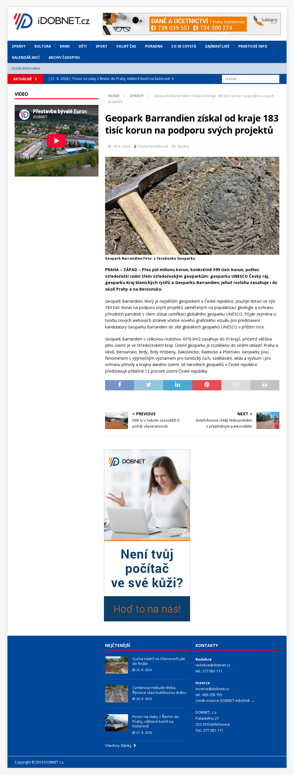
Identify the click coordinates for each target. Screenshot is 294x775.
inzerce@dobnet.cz (212, 688)
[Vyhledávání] (250, 78)
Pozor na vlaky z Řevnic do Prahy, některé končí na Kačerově (155, 721)
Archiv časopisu (64, 57)
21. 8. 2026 (144, 732)
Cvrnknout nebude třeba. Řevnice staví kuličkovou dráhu (159, 690)
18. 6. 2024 (121, 146)
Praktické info (252, 46)
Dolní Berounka (26, 68)
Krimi (65, 46)
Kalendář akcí (26, 57)
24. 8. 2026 (144, 698)
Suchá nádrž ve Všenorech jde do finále (158, 661)
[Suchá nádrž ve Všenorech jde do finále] (116, 665)
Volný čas (126, 46)
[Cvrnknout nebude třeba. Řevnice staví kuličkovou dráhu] (116, 693)
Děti (83, 46)
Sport (101, 46)
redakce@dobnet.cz (213, 665)
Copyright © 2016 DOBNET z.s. (39, 762)
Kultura (42, 46)
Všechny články (119, 745)
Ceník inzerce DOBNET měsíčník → (225, 700)
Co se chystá (183, 46)
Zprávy (19, 46)
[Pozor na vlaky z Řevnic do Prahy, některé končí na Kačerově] (116, 722)
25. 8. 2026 (144, 670)
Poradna (154, 46)
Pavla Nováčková (153, 146)
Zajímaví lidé (217, 46)
